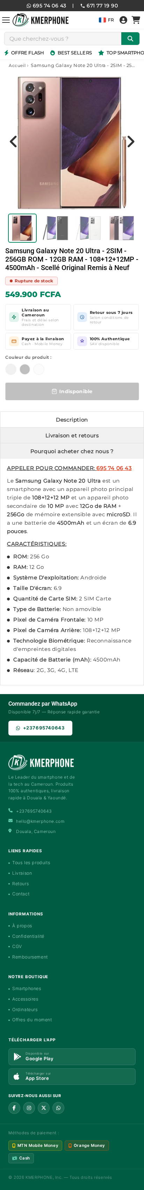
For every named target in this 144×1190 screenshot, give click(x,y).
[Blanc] (38, 369)
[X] (44, 1108)
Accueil (17, 65)
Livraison (22, 873)
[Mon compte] (123, 20)
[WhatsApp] (58, 1108)
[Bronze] (10, 369)
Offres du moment (32, 1019)
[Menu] (6, 20)
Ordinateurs (25, 1009)
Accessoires (25, 999)
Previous (13, 141)
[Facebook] (14, 1108)
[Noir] (24, 369)
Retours (20, 883)
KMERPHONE (39, 1177)
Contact (20, 893)
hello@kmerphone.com (40, 821)
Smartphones (26, 988)
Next (130, 141)
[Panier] (136, 20)
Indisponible (76, 391)
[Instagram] (29, 1108)
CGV (17, 946)
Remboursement (30, 957)
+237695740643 (44, 728)
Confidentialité (28, 936)
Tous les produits (31, 862)
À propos (22, 925)
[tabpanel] (22, 228)
